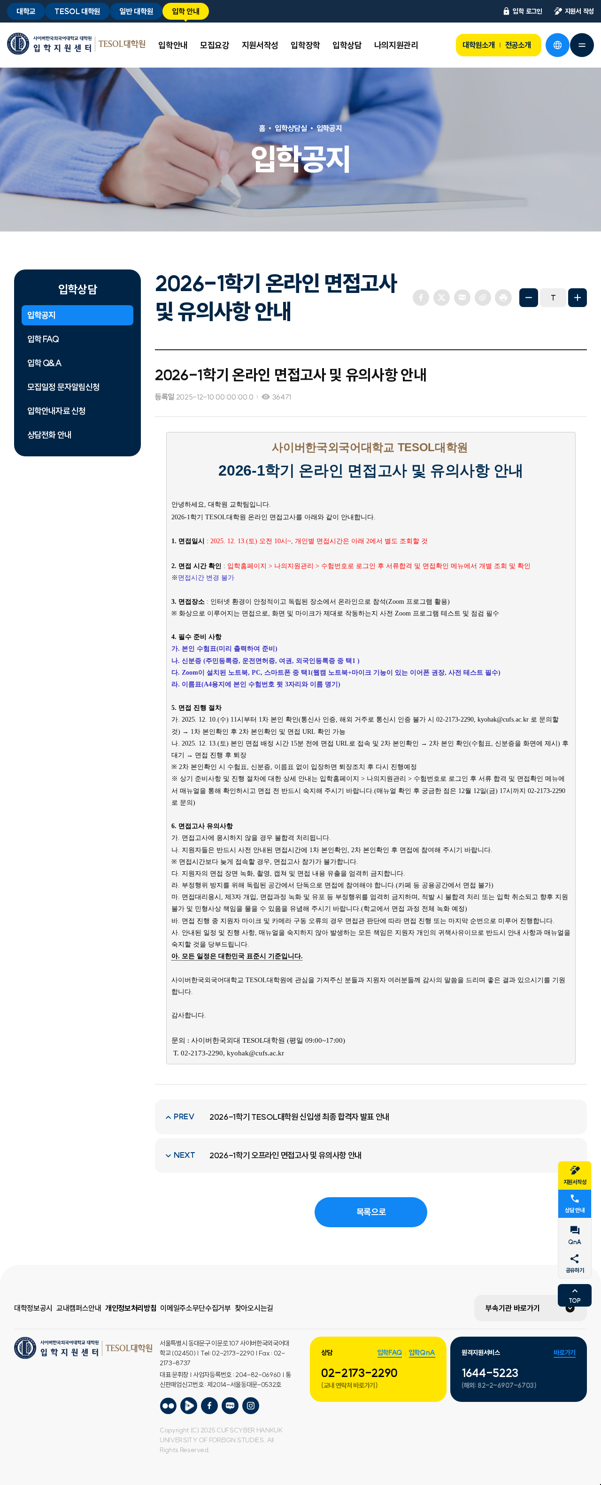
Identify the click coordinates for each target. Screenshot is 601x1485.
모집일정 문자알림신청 (63, 387)
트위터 (441, 297)
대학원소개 (478, 45)
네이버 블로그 (462, 297)
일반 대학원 (136, 11)
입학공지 (41, 315)
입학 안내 (185, 11)
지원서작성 (260, 45)
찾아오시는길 (254, 1308)
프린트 (503, 297)
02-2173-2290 (359, 1373)
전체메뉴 (582, 45)
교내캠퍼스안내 (78, 1308)
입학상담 (347, 45)
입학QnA (422, 1352)
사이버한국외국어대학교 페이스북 (209, 1405)
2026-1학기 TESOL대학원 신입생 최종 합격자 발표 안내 (299, 1117)
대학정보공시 (33, 1308)
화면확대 (577, 297)
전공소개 (518, 45)
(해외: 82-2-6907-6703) (499, 1385)
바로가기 (565, 1352)
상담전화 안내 (49, 435)
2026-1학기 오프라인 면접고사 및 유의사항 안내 (285, 1155)
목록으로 (371, 1212)
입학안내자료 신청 (56, 411)
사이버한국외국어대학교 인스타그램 (250, 1405)
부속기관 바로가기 (512, 1308)
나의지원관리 (396, 45)
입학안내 (173, 45)
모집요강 (215, 45)
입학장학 (305, 45)
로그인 (527, 11)
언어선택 (557, 45)
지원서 (579, 11)
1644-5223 (490, 1373)
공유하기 (575, 1270)
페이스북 (420, 297)
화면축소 (528, 297)
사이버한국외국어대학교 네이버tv (188, 1405)
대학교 (26, 11)
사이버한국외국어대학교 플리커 (168, 1405)
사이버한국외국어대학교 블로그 (230, 1405)
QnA (574, 1242)
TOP (574, 1300)
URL (482, 297)
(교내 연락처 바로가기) (349, 1385)
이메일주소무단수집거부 (195, 1308)
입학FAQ (390, 1352)
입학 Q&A (44, 363)
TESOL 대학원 (77, 11)
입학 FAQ (43, 339)
